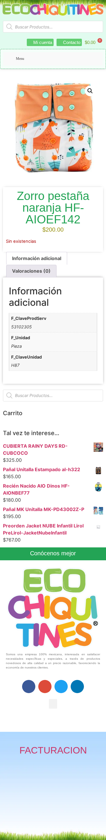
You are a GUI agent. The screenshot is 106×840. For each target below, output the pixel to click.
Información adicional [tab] (36, 258)
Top (99, 832)
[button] (90, 91)
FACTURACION (53, 750)
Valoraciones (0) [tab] (31, 271)
